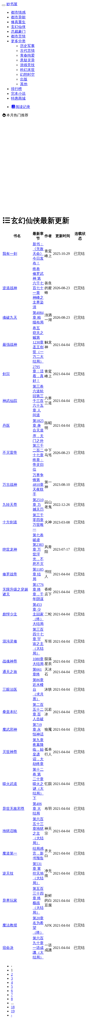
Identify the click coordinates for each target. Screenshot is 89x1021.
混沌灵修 (10, 641)
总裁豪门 (18, 31)
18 (13, 1007)
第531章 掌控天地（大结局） (38, 873)
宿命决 (8, 948)
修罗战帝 (10, 574)
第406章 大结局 (37, 808)
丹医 (6, 425)
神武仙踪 (10, 401)
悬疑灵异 (27, 60)
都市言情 (18, 36)
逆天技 (8, 873)
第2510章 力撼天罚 (38, 504)
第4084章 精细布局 (38, 317)
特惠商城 (18, 98)
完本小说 (18, 93)
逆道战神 (10, 288)
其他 (23, 84)
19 (13, 1011)
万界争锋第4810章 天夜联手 (38, 484)
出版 (23, 79)
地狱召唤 (10, 831)
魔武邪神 (10, 729)
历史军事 (27, 46)
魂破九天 (10, 317)
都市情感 (18, 12)
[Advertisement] (44, 166)
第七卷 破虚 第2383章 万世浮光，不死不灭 (38, 549)
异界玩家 (10, 900)
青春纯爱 (27, 55)
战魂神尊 (10, 661)
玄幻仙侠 (18, 27)
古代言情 (27, 51)
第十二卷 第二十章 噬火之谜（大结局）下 (38, 784)
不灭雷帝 (10, 452)
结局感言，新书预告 (38, 853)
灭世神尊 (10, 752)
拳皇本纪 (10, 712)
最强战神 (10, 344)
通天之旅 (10, 672)
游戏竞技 (27, 65)
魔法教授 (10, 925)
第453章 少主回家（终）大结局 (38, 614)
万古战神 (10, 485)
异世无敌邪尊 (13, 808)
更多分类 (18, 41)
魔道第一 (10, 853)
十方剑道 (10, 522)
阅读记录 (23, 107)
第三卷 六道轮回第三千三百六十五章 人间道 (38, 400)
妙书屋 (11, 4)
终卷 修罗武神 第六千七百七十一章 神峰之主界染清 (38, 288)
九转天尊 (10, 505)
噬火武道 (10, 784)
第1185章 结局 (38, 574)
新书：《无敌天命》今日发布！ (38, 253)
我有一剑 (10, 254)
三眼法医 (10, 689)
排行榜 (16, 89)
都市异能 (18, 17)
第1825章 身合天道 (38, 425)
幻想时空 (27, 74)
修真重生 (18, 22)
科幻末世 (27, 70)
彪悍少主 (10, 614)
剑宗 (6, 374)
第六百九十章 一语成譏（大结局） (38, 947)
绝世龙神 (10, 549)
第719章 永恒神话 (38, 729)
